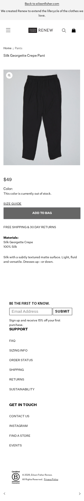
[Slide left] (4, 493)
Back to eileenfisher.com (42, 3)
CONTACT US (19, 416)
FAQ (12, 340)
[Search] (64, 30)
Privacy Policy (51, 479)
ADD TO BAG (42, 213)
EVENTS (15, 445)
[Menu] (8, 30)
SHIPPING (16, 369)
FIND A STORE (19, 435)
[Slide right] (79, 493)
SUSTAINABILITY (21, 389)
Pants (18, 48)
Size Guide (12, 203)
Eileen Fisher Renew (41, 475)
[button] (73, 30)
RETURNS (16, 379)
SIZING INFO (18, 350)
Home (7, 48)
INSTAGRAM (18, 426)
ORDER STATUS (21, 360)
